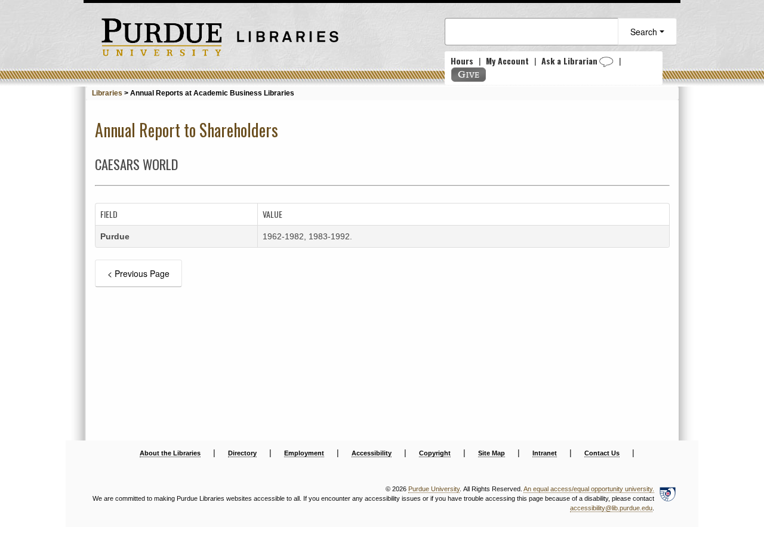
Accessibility (372, 453)
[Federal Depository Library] (667, 499)
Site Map (491, 453)
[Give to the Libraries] (468, 74)
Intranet (544, 453)
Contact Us (602, 453)
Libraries (107, 93)
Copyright (435, 453)
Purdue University (434, 488)
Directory (242, 453)
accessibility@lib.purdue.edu (611, 508)
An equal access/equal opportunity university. (588, 488)
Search (645, 32)
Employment (304, 453)
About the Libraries (170, 453)
